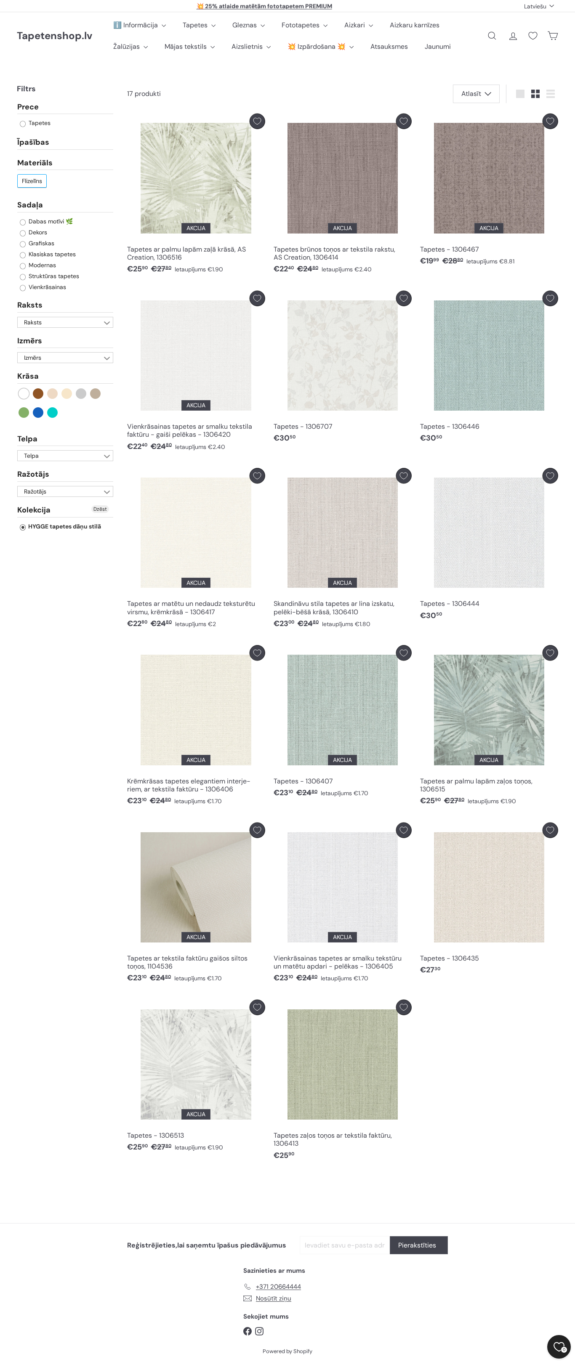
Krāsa (28, 377)
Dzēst (100, 509)
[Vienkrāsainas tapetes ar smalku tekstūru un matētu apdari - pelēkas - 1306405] (343, 904)
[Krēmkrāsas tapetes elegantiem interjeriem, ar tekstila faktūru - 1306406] (196, 727)
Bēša (53, 393)
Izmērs (29, 341)
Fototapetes (301, 25)
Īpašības (33, 143)
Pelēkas (81, 393)
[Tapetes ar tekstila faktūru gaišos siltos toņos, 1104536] (196, 904)
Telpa (27, 439)
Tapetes (196, 25)
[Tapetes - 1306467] (489, 191)
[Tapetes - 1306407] (343, 723)
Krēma (67, 393)
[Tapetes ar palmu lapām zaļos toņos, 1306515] (489, 727)
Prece (28, 107)
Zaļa (24, 412)
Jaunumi (438, 46)
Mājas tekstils (186, 46)
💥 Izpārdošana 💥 (317, 46)
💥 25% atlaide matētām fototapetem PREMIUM (264, 6)
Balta (24, 393)
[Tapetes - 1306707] (343, 369)
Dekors (37, 232)
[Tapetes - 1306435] (489, 900)
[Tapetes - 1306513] (196, 1077)
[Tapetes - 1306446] (489, 369)
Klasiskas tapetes (51, 254)
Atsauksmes (389, 46)
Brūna (38, 393)
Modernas (41, 265)
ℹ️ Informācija (136, 25)
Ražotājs (33, 475)
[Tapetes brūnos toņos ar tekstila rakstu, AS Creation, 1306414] (343, 195)
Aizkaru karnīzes (414, 25)
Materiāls (35, 163)
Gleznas (245, 25)
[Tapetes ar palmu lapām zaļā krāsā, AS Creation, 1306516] (196, 195)
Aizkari (355, 25)
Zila (38, 412)
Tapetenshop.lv (54, 36)
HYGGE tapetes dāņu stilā (64, 526)
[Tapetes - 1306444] (489, 546)
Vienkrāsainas (46, 287)
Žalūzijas (127, 46)
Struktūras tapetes (53, 276)
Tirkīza (53, 412)
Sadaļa (30, 205)
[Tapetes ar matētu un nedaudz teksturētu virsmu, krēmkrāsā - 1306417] (196, 550)
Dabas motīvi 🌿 (50, 221)
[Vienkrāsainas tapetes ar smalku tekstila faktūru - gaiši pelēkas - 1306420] (196, 373)
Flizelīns (32, 181)
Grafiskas (40, 243)
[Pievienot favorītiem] (257, 121)
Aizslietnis (248, 46)
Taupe (95, 393)
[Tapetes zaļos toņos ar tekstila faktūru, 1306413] (343, 1081)
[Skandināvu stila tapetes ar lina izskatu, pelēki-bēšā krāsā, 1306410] (343, 550)
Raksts (30, 305)
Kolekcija (34, 510)
